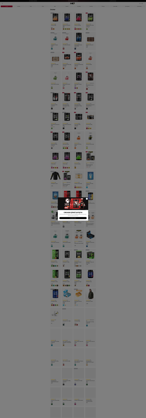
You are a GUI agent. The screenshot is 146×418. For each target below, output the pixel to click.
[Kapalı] (87, 199)
